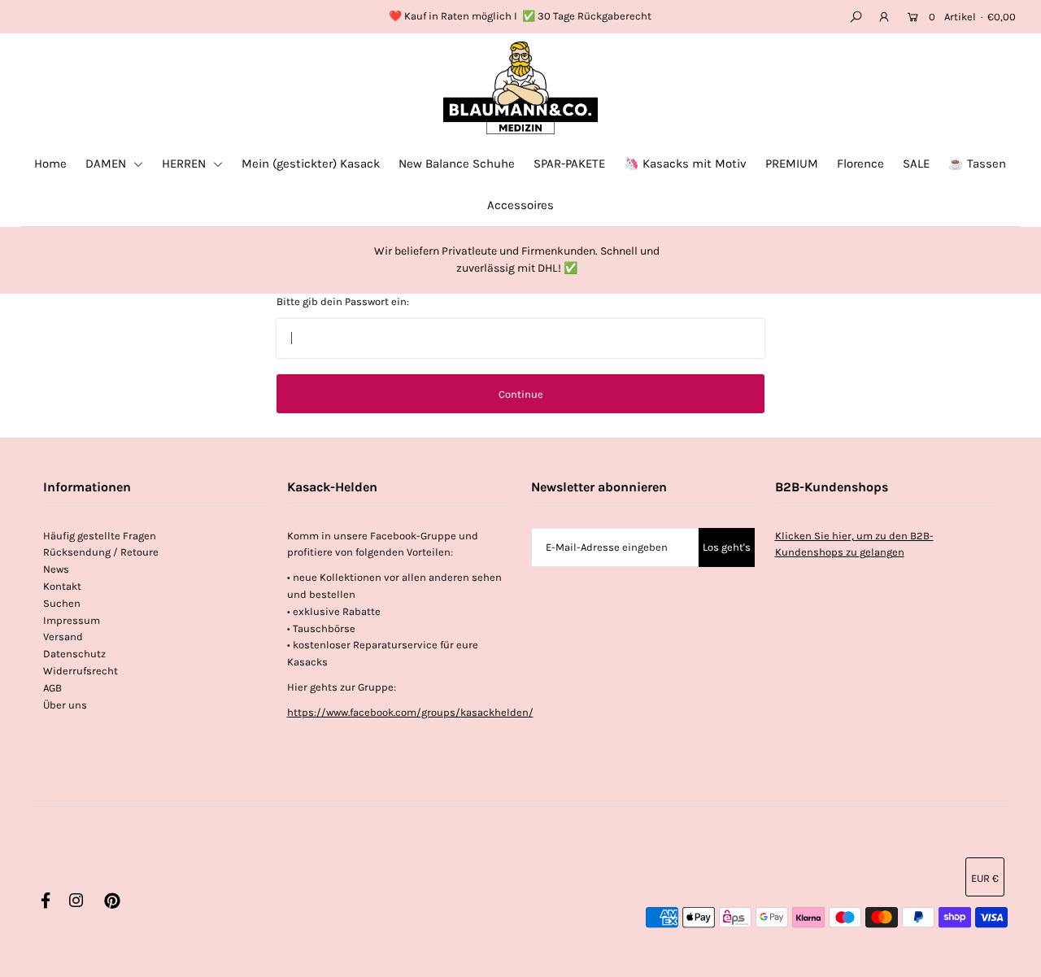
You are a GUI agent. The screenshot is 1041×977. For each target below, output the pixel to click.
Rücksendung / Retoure (101, 552)
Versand (63, 636)
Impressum (71, 620)
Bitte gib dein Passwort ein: (343, 301)
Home (50, 163)
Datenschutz (74, 654)
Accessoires (520, 205)
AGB (52, 688)
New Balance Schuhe (457, 163)
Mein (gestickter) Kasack (311, 163)
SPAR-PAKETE (569, 163)
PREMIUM (791, 163)
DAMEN (107, 163)
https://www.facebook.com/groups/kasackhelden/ (410, 712)
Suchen (62, 603)
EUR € (985, 878)
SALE (916, 163)
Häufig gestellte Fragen (99, 536)
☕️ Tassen (977, 163)
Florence (860, 163)
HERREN (185, 163)
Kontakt (62, 586)
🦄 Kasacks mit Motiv (685, 163)
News (56, 569)
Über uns (65, 705)
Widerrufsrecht (80, 671)
